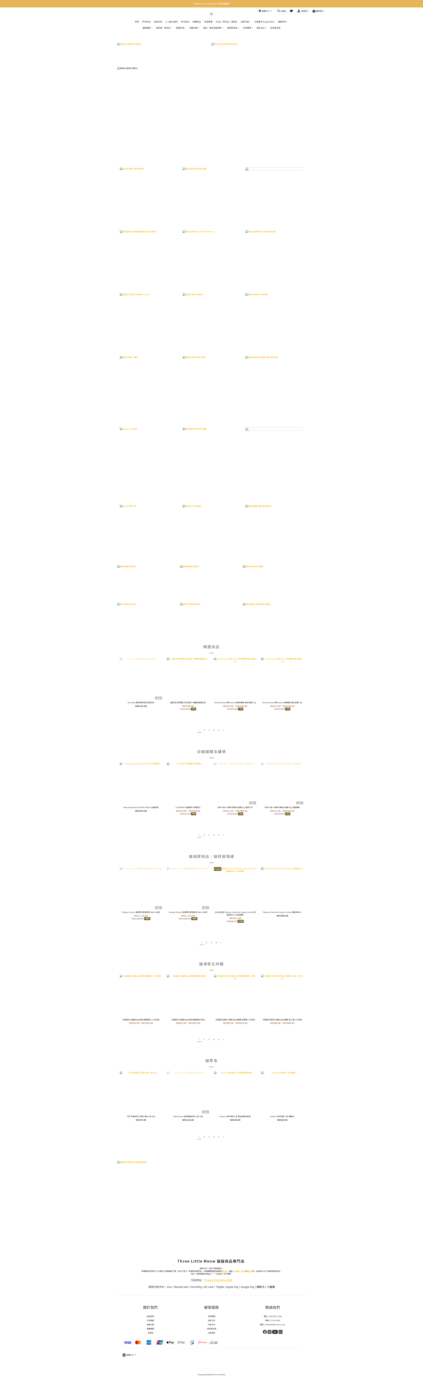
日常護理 (247, 27)
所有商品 (185, 21)
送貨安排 (158, 21)
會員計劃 (150, 1324)
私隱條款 (211, 1332)
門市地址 (146, 21)
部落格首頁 (275, 27)
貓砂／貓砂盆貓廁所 (212, 27)
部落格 (150, 1332)
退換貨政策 (211, 1328)
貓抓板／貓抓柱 (163, 27)
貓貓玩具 (180, 27)
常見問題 (211, 1316)
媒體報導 (150, 1328)
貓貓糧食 (147, 27)
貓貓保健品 (232, 27)
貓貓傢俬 (282, 21)
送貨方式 (211, 1320)
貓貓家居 (194, 27)
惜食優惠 (208, 21)
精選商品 (197, 21)
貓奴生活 (261, 27)
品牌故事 (150, 1316)
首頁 (137, 21)
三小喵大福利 (171, 21)
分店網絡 (150, 1320)
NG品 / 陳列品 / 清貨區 (226, 21)
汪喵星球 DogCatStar (264, 21)
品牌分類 (245, 21)
